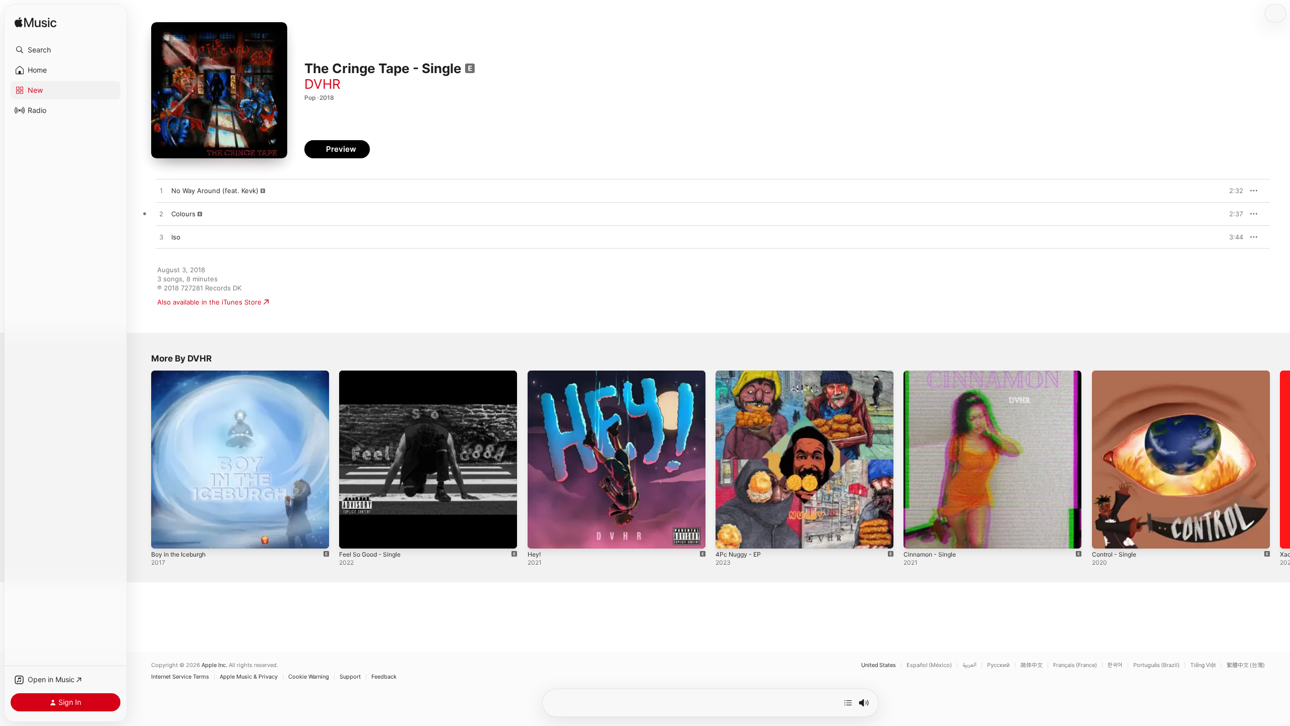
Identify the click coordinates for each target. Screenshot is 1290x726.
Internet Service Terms (180, 677)
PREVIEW (1232, 191)
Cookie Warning (308, 677)
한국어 (1115, 665)
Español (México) (929, 665)
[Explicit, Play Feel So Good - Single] (351, 535)
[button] (65, 49)
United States (878, 665)
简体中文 (1031, 665)
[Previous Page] (141, 460)
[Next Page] (1280, 460)
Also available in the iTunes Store (209, 302)
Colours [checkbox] (183, 214)
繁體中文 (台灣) (1246, 665)
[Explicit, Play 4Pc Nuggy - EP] (728, 535)
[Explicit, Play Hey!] (540, 535)
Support (350, 677)
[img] (35, 23)
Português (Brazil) (1156, 665)
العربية (969, 665)
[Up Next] (848, 703)
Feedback (384, 677)
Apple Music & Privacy (249, 677)
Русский (998, 665)
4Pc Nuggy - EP (740, 375)
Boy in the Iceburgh (182, 375)
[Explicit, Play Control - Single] (1104, 535)
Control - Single (1116, 375)
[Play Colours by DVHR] (161, 214)
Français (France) (1075, 665)
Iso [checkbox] (175, 237)
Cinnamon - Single (932, 375)
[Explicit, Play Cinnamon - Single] (916, 535)
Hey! (535, 375)
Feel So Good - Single (373, 375)
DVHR (322, 84)
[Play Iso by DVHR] (161, 237)
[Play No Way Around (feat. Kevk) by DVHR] (161, 191)
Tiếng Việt (1203, 665)
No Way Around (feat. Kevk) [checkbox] (215, 191)
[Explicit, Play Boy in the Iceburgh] (163, 535)
